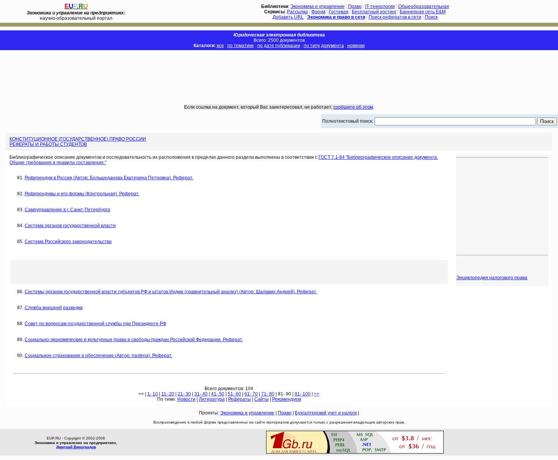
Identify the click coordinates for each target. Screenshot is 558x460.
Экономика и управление (317, 6)
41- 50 (217, 394)
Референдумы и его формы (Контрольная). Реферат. (82, 193)
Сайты (261, 399)
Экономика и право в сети (336, 17)
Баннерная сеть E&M (423, 11)
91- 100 (303, 394)
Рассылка (297, 11)
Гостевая (338, 11)
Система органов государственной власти (70, 225)
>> (316, 394)
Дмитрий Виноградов (76, 447)
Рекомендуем (286, 399)
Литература (212, 399)
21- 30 (184, 394)
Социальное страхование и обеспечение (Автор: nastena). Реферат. (98, 355)
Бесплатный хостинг (374, 11)
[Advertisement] (279, 72)
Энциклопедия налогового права (491, 277)
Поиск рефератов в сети (395, 17)
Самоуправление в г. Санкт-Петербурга (67, 209)
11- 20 (167, 394)
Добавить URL (288, 17)
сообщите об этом (353, 107)
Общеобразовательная (423, 6)
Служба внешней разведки (54, 307)
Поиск (431, 17)
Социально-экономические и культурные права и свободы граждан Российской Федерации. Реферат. (134, 339)
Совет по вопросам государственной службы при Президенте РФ (95, 323)
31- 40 (201, 394)
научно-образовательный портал (76, 15)
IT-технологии (380, 6)
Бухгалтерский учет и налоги (326, 413)
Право (355, 6)
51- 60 (234, 394)
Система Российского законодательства (68, 241)
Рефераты (239, 399)
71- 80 (267, 394)
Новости (186, 399)
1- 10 (152, 394)
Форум (318, 11)
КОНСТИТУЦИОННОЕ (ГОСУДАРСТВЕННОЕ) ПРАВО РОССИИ (77, 139)
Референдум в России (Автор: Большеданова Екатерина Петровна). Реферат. (109, 177)
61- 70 (251, 394)
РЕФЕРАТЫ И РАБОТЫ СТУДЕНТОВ (48, 144)
